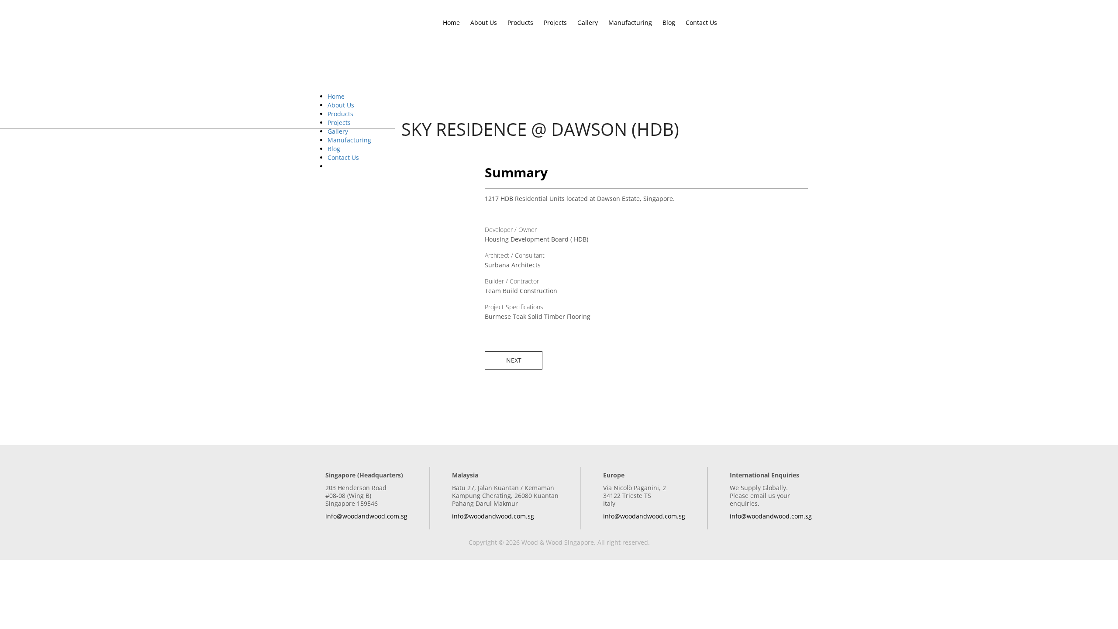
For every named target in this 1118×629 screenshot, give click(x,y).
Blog (669, 22)
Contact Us (701, 22)
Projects (555, 22)
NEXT (513, 360)
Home (451, 22)
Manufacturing (630, 22)
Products (520, 22)
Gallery (587, 22)
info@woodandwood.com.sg (366, 516)
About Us (483, 22)
